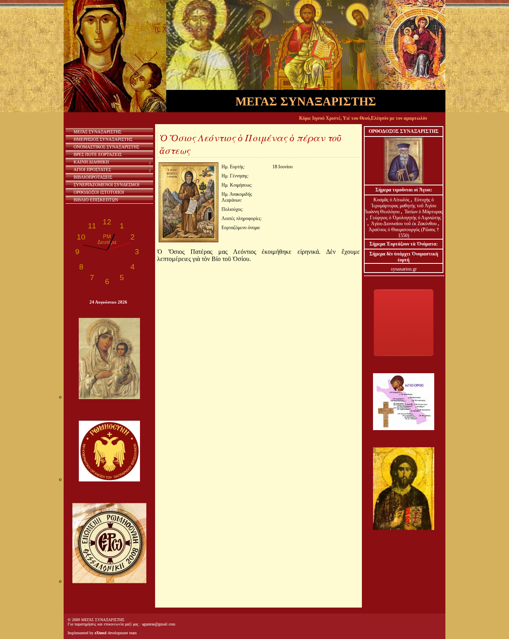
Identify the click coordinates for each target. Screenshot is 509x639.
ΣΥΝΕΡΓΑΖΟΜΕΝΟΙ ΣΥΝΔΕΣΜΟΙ (107, 184)
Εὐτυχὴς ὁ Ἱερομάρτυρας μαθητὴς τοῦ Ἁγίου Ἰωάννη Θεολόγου (400, 205)
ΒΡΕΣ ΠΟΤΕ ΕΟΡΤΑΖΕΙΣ (98, 154)
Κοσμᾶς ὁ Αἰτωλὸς (391, 200)
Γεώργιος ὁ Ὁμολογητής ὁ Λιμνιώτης (405, 217)
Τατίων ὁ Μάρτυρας (423, 211)
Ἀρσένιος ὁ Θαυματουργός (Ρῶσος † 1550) (404, 232)
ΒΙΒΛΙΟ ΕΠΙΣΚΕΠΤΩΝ (96, 199)
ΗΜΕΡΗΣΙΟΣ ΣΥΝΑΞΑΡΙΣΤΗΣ (103, 139)
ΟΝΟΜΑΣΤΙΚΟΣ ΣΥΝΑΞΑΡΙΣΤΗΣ (106, 146)
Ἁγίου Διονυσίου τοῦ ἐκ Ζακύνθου (404, 223)
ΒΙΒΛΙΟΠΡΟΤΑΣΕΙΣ (93, 177)
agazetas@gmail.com (158, 624)
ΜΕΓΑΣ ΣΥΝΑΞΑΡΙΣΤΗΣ (97, 131)
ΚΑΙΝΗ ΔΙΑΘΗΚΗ (91, 162)
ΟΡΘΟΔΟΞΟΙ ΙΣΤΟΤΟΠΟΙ (99, 192)
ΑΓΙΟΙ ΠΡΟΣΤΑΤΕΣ (92, 169)
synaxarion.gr (404, 269)
